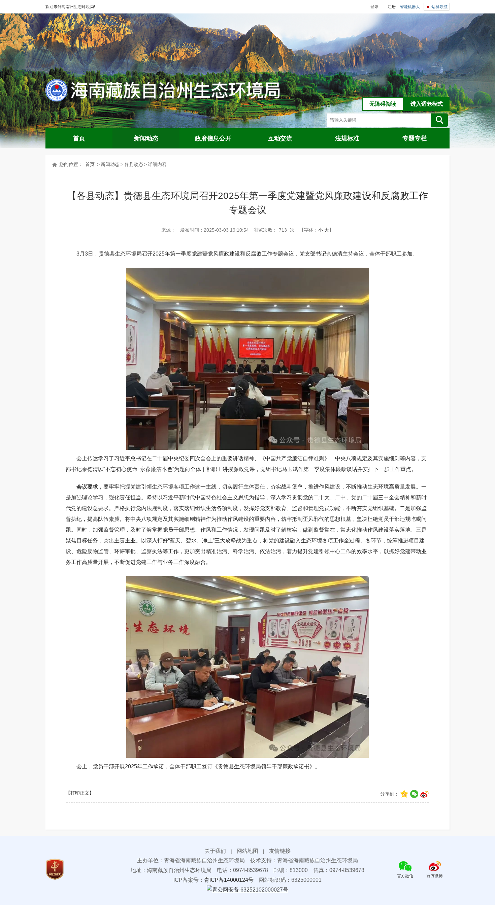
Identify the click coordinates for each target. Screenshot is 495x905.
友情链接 (280, 851)
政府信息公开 (213, 138)
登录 (374, 6)
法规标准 (347, 138)
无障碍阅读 (382, 104)
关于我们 (215, 851)
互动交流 (280, 138)
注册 (392, 6)
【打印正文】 (80, 793)
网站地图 (247, 851)
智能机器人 (410, 6)
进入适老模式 (426, 104)
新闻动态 (146, 138)
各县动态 (133, 164)
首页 (79, 138)
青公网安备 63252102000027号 (250, 890)
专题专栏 (414, 138)
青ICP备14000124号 (229, 880)
